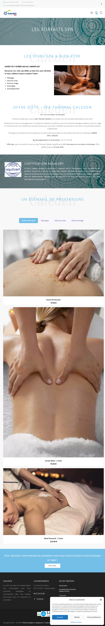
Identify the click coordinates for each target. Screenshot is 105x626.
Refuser (77, 617)
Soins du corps (60, 221)
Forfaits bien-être (28, 221)
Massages (45, 221)
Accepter (60, 617)
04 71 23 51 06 (39, 594)
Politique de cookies (76, 622)
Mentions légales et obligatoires (33, 623)
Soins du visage (77, 221)
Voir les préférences (94, 617)
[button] (101, 600)
